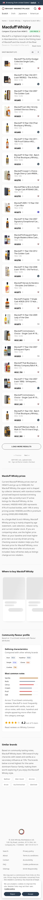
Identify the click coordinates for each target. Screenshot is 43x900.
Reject (12, 894)
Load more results (21, 446)
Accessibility (28, 860)
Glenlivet (33, 784)
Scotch (5, 13)
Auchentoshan (19, 784)
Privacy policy (28, 851)
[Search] (35, 9)
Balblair (7, 779)
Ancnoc (32, 779)
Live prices (34, 31)
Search (5, 851)
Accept (30, 894)
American (34, 13)
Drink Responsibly (30, 869)
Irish (13, 13)
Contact (6, 860)
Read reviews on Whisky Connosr (20, 727)
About (5, 855)
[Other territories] (39, 8)
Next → (26, 455)
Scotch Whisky (14, 21)
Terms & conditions (30, 855)
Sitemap (6, 869)
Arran (6, 784)
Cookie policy (9, 889)
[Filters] (32, 52)
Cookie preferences (30, 864)
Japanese (23, 13)
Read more (36, 46)
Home (4, 21)
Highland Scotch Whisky (32, 21)
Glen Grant (19, 779)
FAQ (4, 864)
